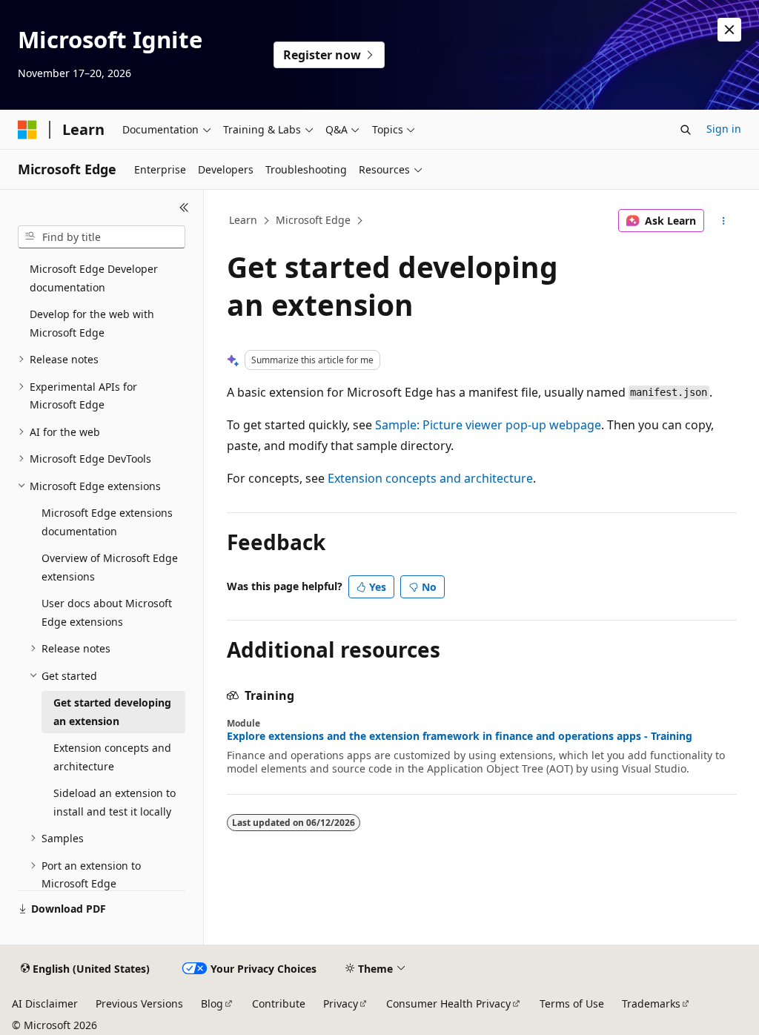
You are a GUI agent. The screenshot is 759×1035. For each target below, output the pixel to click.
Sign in (723, 129)
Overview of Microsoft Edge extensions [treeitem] (110, 567)
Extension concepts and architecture (430, 478)
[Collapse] (184, 207)
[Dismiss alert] (729, 30)
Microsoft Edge (313, 220)
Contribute (278, 1003)
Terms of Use (572, 1003)
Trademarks (651, 1003)
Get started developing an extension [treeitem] (112, 711)
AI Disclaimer (45, 1003)
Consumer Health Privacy (448, 1003)
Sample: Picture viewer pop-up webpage (488, 425)
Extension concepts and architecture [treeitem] (112, 757)
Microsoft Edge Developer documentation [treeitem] (94, 278)
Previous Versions (139, 1003)
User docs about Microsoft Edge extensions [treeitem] (107, 612)
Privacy (340, 1003)
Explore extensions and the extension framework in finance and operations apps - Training (459, 736)
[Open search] (685, 129)
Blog (212, 1003)
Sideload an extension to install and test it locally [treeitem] (114, 802)
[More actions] (723, 221)
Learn (243, 220)
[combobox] (101, 237)
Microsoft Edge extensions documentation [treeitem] (107, 522)
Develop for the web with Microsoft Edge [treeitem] (92, 323)
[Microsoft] (27, 129)
